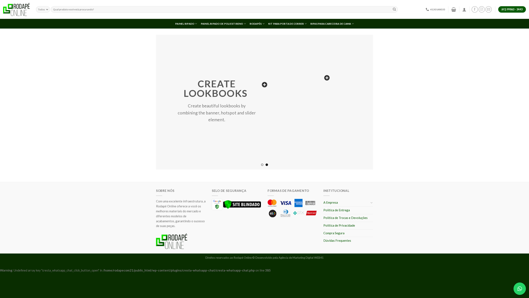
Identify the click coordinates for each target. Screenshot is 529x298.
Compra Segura (333, 233)
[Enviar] (394, 9)
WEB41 (319, 257)
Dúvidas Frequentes (337, 240)
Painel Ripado (184, 23)
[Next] (363, 102)
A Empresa (330, 202)
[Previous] (165, 102)
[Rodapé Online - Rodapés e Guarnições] (16, 9)
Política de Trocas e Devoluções (345, 218)
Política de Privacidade (339, 225)
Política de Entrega (336, 210)
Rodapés (256, 23)
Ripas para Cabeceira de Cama (330, 23)
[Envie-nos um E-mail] (488, 9)
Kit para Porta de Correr (286, 23)
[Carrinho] (453, 9)
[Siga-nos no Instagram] (482, 9)
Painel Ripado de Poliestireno (222, 23)
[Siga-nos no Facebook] (475, 9)
